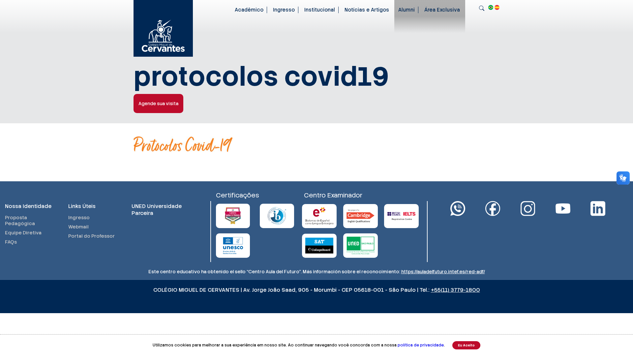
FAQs (11, 242)
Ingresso (284, 10)
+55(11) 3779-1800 (455, 289)
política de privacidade (421, 345)
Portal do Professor (91, 236)
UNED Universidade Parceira (157, 210)
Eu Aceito (466, 345)
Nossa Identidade (28, 206)
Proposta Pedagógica (20, 220)
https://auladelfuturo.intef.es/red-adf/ (443, 272)
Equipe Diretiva (23, 233)
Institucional (319, 10)
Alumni (406, 10)
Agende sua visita (158, 103)
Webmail (78, 227)
